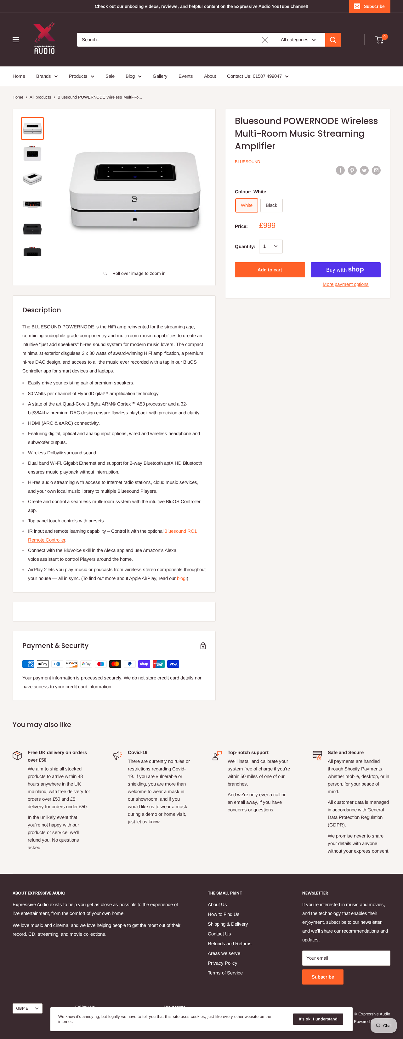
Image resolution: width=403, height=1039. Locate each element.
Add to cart (270, 269)
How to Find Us (224, 914)
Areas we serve (224, 953)
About (210, 76)
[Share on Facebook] (340, 170)
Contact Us (219, 933)
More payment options (346, 284)
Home (19, 76)
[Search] (333, 40)
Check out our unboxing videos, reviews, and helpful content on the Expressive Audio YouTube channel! (201, 6)
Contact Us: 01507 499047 (254, 76)
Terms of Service (225, 972)
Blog (130, 76)
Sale (110, 76)
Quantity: (245, 246)
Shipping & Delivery (228, 924)
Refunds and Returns (230, 943)
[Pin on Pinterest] (352, 170)
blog (181, 578)
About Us (217, 904)
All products (40, 97)
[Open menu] (16, 39)
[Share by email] (376, 170)
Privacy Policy (222, 963)
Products (78, 76)
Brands (43, 76)
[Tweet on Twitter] (364, 170)
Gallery (160, 76)
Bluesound (247, 161)
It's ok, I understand (318, 1019)
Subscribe (374, 6)
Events (186, 76)
